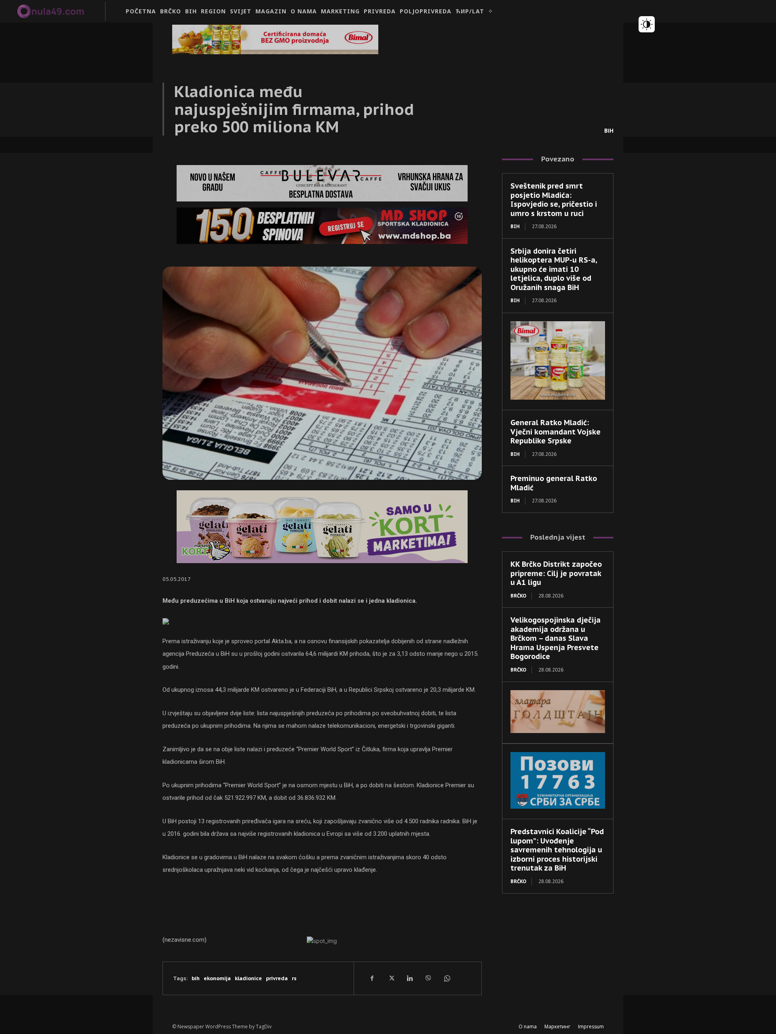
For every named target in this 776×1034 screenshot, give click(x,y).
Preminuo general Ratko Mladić (553, 483)
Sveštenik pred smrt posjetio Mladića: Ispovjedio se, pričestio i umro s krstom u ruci (553, 199)
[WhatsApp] (447, 978)
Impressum (591, 1026)
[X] (391, 978)
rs (294, 978)
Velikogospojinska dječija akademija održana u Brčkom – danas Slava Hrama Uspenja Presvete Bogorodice (555, 638)
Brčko (518, 596)
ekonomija (217, 978)
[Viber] (428, 978)
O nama (528, 1026)
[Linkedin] (409, 978)
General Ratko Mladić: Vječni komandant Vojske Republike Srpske (555, 431)
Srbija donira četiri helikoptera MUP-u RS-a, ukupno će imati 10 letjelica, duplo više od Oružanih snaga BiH (553, 269)
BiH (609, 130)
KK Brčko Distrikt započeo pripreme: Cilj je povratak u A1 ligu (556, 573)
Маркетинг (557, 1026)
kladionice (248, 978)
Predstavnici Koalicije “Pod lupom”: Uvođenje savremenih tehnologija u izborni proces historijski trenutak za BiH (557, 850)
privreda (277, 978)
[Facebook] (372, 978)
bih (196, 978)
